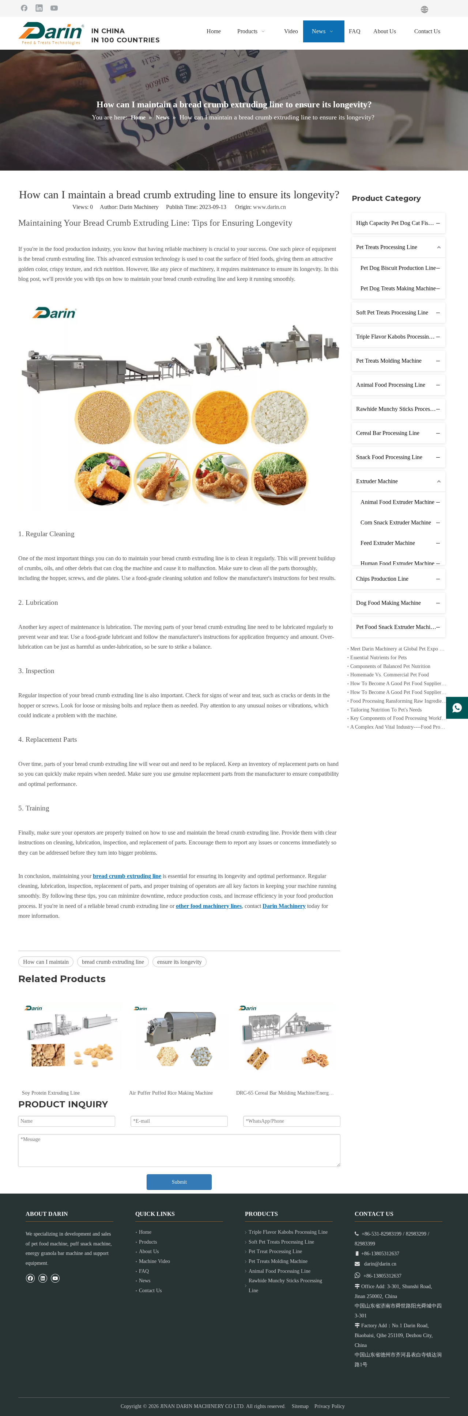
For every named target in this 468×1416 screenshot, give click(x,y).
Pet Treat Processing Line (275, 1251)
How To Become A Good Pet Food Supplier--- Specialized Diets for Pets (398, 683)
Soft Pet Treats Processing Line (392, 312)
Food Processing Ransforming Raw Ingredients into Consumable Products (398, 701)
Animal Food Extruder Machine (397, 502)
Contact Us (150, 1290)
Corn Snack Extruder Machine (396, 522)
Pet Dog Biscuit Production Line (398, 268)
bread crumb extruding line (113, 962)
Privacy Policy (329, 1406)
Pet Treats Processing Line (386, 247)
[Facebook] (24, 8)
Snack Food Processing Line (389, 457)
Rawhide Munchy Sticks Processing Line (400, 409)
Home (145, 1232)
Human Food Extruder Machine (397, 563)
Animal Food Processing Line (390, 385)
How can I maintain (46, 962)
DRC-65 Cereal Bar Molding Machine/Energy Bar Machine (179, 1093)
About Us (149, 1251)
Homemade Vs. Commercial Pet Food (389, 675)
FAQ (144, 1271)
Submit (179, 1182)
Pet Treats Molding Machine (389, 361)
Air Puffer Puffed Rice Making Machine (64, 1093)
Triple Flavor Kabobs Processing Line (400, 336)
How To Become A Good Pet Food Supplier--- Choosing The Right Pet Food (398, 692)
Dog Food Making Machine (388, 603)
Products (148, 1242)
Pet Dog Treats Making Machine (398, 288)
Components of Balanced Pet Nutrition (390, 666)
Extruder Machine (377, 481)
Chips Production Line (382, 579)
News (144, 1280)
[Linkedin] (39, 8)
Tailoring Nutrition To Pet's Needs (386, 710)
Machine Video (154, 1261)
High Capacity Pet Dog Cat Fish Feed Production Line (400, 223)
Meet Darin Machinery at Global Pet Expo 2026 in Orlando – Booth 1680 (398, 649)
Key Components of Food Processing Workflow (398, 718)
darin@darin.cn (380, 1264)
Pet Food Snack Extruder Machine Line (400, 627)
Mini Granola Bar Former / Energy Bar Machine (286, 1093)
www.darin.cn (269, 207)
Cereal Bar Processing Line (387, 433)
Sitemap (300, 1406)
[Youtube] (54, 8)
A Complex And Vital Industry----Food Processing (398, 727)
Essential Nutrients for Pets (378, 657)
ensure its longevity (179, 962)
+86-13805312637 (382, 1276)
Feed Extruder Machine (388, 543)
